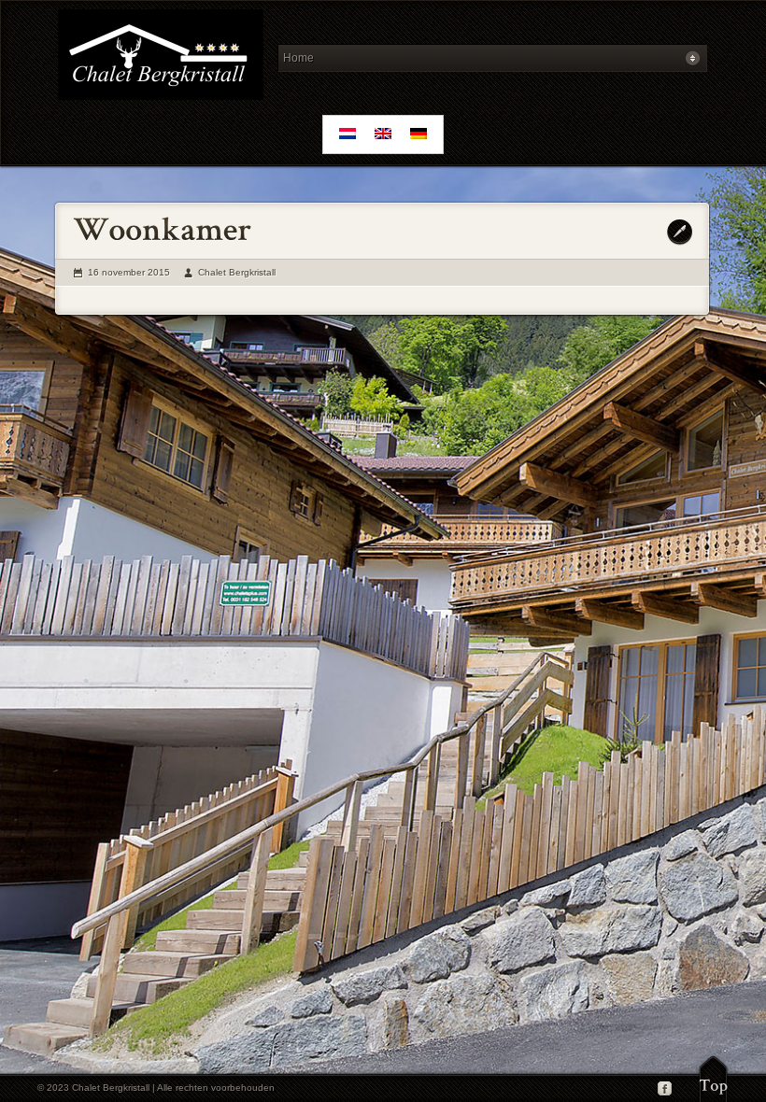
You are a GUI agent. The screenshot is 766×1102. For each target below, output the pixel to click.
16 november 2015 (129, 272)
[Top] (713, 1078)
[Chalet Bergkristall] (160, 57)
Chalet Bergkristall (237, 272)
